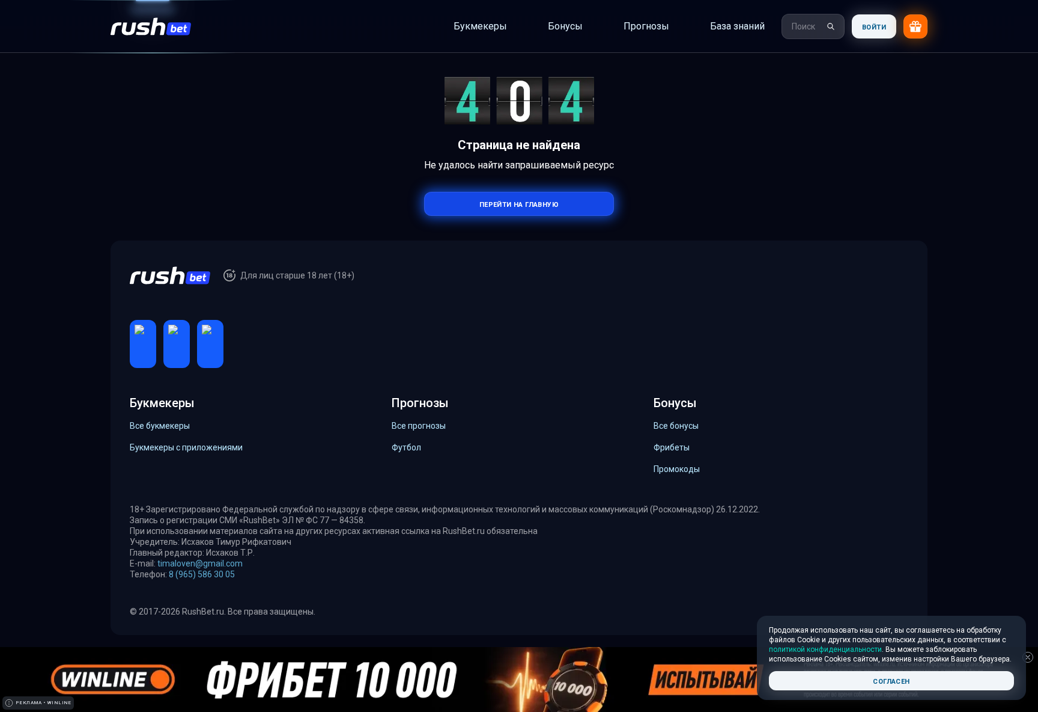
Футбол (406, 447)
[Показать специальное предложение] (915, 26)
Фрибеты (672, 447)
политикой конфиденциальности (825, 649)
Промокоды (677, 469)
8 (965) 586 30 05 (202, 574)
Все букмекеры (160, 426)
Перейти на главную (519, 203)
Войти (874, 26)
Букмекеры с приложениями (186, 447)
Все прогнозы (419, 426)
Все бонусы (676, 426)
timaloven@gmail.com (200, 563)
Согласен (891, 680)
